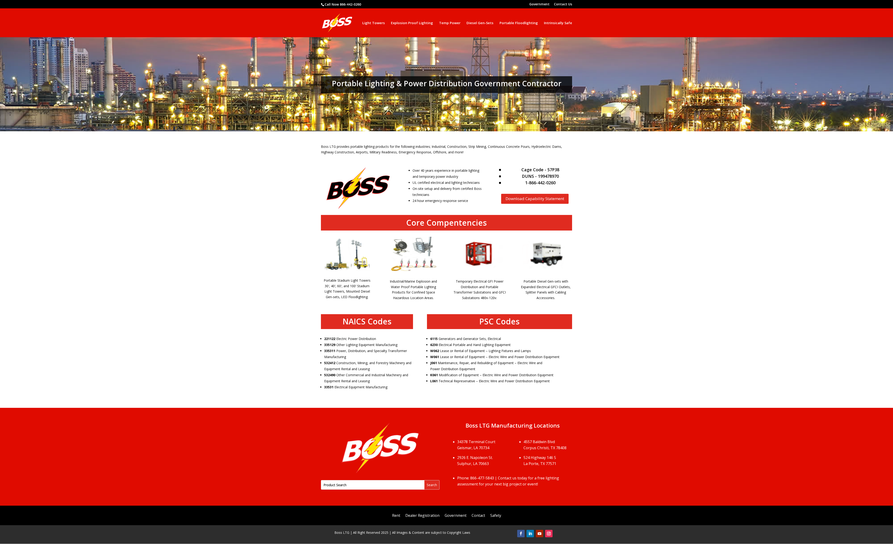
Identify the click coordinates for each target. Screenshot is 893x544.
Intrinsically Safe (558, 23)
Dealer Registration (422, 516)
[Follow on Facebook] (521, 533)
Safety (495, 516)
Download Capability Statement (535, 198)
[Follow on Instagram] (549, 533)
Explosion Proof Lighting (412, 23)
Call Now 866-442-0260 (343, 4)
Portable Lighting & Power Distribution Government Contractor (446, 84)
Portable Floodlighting (519, 23)
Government (539, 4)
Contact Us (563, 4)
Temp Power (449, 23)
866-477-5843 (482, 478)
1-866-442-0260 (540, 182)
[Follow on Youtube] (539, 533)
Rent (396, 516)
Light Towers (373, 23)
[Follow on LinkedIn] (530, 533)
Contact (478, 516)
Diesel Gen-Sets (479, 23)
